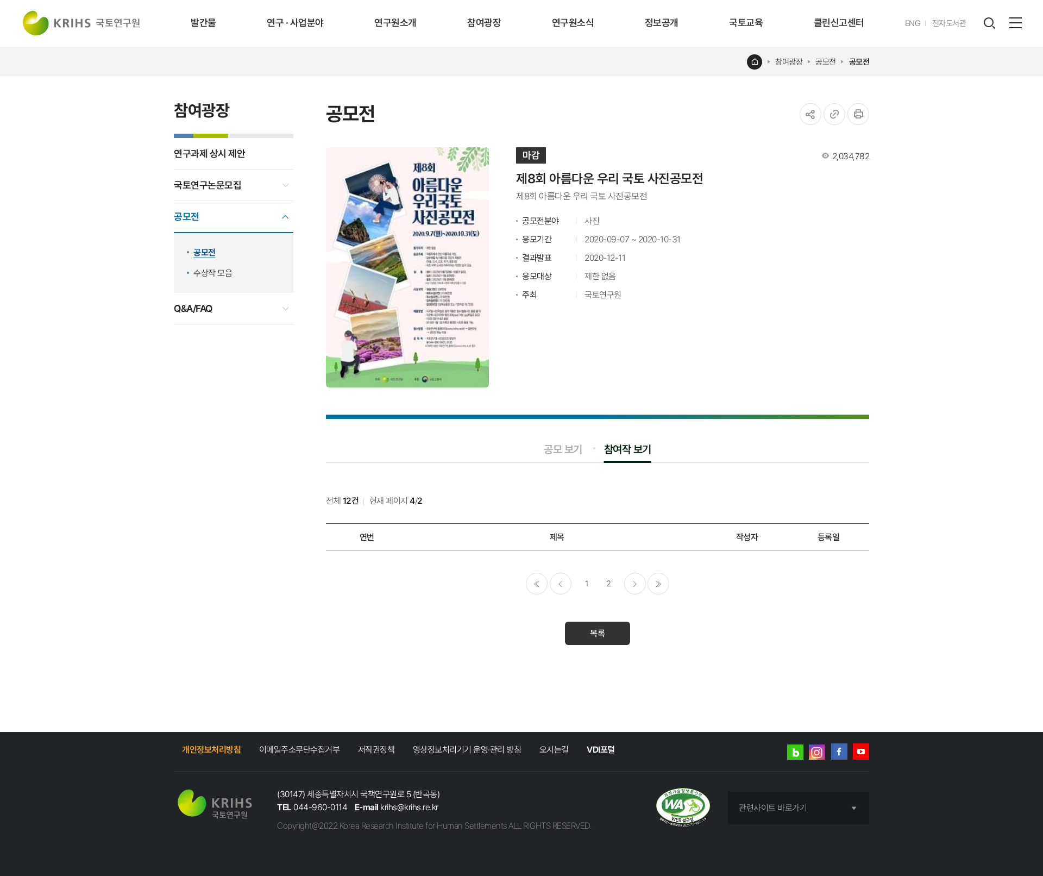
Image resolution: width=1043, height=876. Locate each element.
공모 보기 (563, 449)
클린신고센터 (839, 22)
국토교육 (746, 22)
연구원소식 (573, 22)
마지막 (658, 584)
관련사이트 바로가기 (773, 808)
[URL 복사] (834, 114)
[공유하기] (810, 114)
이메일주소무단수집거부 (299, 749)
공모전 (825, 62)
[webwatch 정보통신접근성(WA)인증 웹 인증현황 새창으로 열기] (683, 808)
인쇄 (858, 114)
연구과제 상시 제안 (209, 153)
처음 (537, 584)
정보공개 (661, 22)
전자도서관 (949, 23)
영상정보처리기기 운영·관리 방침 (467, 749)
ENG (913, 23)
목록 (597, 633)
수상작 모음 (212, 273)
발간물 (203, 22)
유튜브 (861, 751)
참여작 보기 (627, 449)
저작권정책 (376, 749)
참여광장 (484, 22)
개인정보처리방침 (211, 749)
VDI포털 (601, 749)
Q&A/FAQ (193, 308)
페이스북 (839, 751)
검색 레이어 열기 (989, 23)
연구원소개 (395, 22)
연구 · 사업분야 (295, 22)
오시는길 (554, 749)
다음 (635, 584)
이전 (560, 584)
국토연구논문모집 (207, 185)
